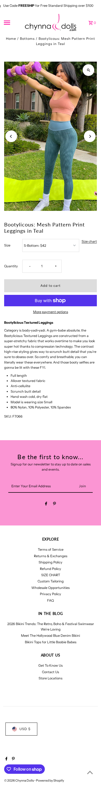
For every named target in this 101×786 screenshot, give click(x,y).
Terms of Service (50, 549)
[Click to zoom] (88, 70)
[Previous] (11, 136)
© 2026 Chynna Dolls (19, 780)
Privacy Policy (50, 594)
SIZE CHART (50, 575)
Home (11, 39)
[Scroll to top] (90, 772)
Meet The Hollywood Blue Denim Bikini (50, 636)
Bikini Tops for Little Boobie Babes (50, 642)
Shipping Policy (50, 562)
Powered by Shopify (50, 780)
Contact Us (50, 672)
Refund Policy (50, 569)
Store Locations (50, 678)
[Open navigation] (12, 22)
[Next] (90, 136)
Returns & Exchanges (50, 556)
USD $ (25, 729)
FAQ (50, 600)
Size (7, 245)
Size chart (89, 241)
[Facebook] (46, 504)
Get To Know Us (50, 665)
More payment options (50, 312)
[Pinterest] (54, 504)
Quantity (11, 266)
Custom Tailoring (51, 581)
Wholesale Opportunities (50, 588)
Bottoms (27, 39)
